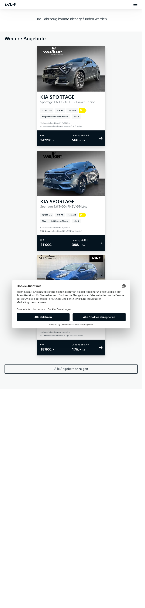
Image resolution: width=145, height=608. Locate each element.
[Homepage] (10, 4)
